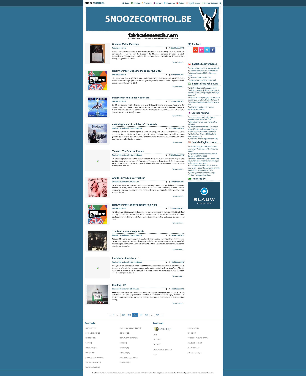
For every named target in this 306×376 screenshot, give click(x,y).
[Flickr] (201, 50)
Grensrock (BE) (125, 362)
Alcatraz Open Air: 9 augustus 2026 (203, 88)
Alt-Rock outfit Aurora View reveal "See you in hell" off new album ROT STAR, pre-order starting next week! (203, 161)
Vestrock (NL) (125, 353)
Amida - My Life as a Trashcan (128, 178)
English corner (194, 3)
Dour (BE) (123, 343)
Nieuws (136, 3)
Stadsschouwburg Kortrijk (198, 338)
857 (146, 315)
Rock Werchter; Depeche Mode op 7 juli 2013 (136, 71)
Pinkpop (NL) (90, 353)
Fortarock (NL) (91, 348)
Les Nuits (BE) (124, 333)
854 (129, 315)
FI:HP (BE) (88, 343)
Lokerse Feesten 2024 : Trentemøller (204, 71)
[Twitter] (207, 50)
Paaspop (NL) (124, 348)
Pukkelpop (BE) (90, 328)
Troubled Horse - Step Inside (128, 231)
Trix (155, 354)
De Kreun (157, 344)
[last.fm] (196, 50)
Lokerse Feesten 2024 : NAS (200, 78)
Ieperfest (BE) (90, 338)
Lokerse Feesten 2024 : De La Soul (203, 80)
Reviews (158, 3)
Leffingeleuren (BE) (92, 367)
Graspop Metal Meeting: (125, 44)
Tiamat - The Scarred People (128, 151)
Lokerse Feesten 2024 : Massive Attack (204, 68)
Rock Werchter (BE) (92, 333)
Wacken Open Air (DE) (93, 362)
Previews (147, 3)
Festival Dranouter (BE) (129, 338)
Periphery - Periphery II (125, 258)
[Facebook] (213, 50)
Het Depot (192, 333)
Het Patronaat (193, 348)
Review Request (211, 3)
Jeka (155, 335)
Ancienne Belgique (195, 353)
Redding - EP (119, 285)
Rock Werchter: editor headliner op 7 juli (134, 204)
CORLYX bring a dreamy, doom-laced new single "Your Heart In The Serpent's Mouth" (203, 149)
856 (140, 315)
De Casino (157, 340)
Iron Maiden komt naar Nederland (130, 97)
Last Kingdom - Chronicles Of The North (134, 124)
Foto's (181, 3)
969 (157, 315)
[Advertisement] (204, 57)
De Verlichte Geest (195, 343)
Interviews (170, 3)
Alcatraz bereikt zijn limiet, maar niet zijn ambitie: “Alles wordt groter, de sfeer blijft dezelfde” (204, 92)
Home (126, 3)
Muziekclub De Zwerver (163, 349)
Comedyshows (193, 328)
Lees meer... (179, 62)
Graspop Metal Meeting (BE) (130, 328)
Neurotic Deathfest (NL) (94, 357)
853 (123, 315)
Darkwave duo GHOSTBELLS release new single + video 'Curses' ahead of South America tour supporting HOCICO (204, 168)
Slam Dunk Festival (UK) (128, 357)
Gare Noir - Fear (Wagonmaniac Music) (204, 139)
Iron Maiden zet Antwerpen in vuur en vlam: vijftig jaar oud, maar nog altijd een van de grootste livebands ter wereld (203, 129)
